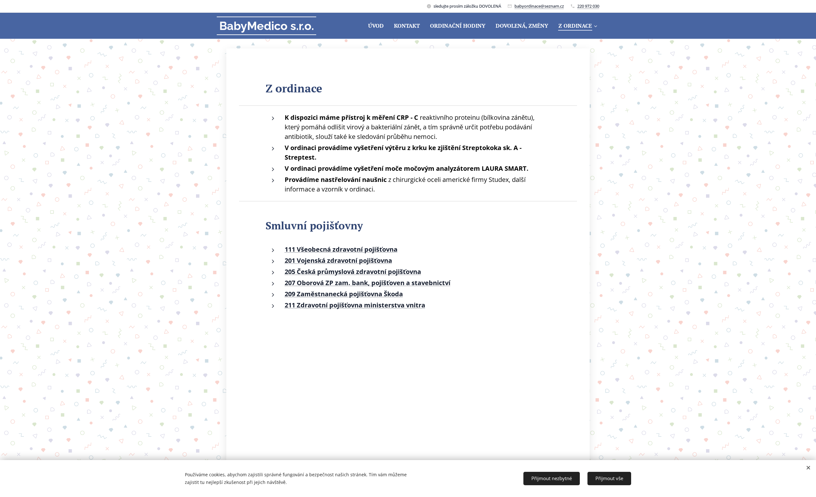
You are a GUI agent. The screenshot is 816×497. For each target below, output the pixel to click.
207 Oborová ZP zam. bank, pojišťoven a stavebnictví (367, 282)
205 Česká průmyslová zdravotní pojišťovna (353, 271)
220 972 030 (588, 6)
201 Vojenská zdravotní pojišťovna (338, 260)
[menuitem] (378, 26)
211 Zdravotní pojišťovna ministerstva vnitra (355, 305)
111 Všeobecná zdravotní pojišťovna (341, 249)
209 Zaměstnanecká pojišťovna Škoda (344, 294)
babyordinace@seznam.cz (539, 6)
